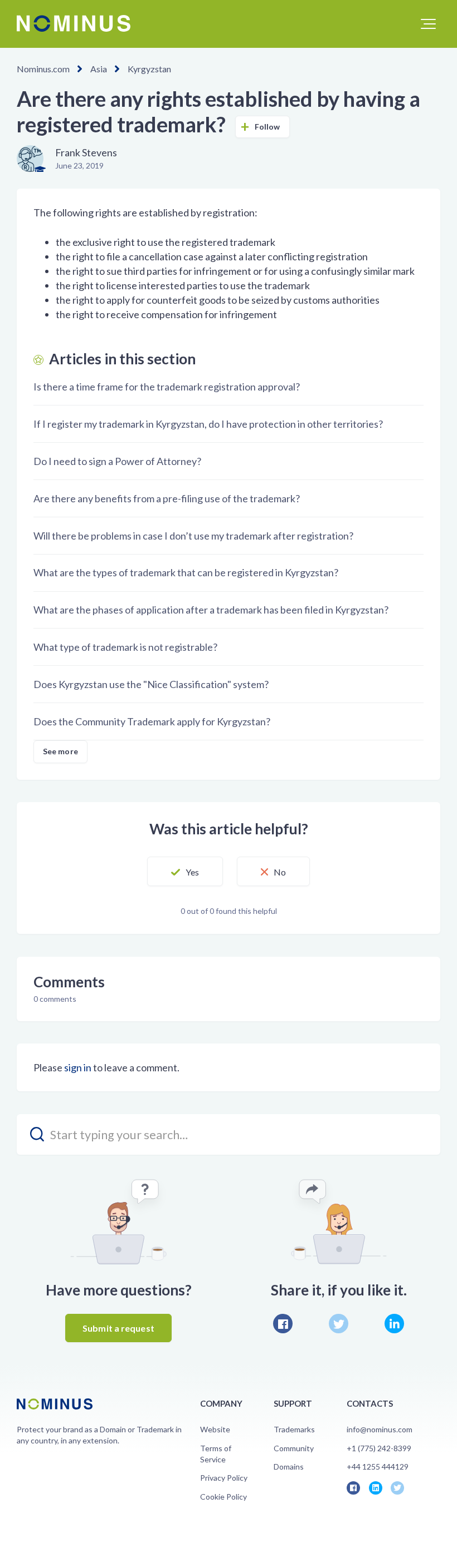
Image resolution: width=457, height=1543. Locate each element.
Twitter (338, 1323)
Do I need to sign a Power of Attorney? (117, 461)
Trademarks (294, 1429)
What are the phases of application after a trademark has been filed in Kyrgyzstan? (210, 610)
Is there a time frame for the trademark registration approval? (166, 386)
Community (294, 1448)
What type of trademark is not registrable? (125, 647)
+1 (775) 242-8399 (379, 1448)
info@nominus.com (379, 1429)
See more (60, 751)
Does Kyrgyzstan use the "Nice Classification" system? (151, 684)
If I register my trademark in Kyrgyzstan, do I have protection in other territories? (208, 424)
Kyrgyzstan (149, 68)
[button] (428, 23)
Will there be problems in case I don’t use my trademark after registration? (193, 536)
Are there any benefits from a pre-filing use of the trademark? (166, 498)
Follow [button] (267, 126)
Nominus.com (43, 68)
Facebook (283, 1323)
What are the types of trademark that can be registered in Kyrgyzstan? (185, 572)
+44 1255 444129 (378, 1466)
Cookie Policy (223, 1496)
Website (215, 1429)
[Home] (73, 23)
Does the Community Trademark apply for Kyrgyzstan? (151, 721)
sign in (77, 1067)
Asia (98, 68)
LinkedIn (394, 1323)
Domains (289, 1466)
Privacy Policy (223, 1477)
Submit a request (118, 1328)
